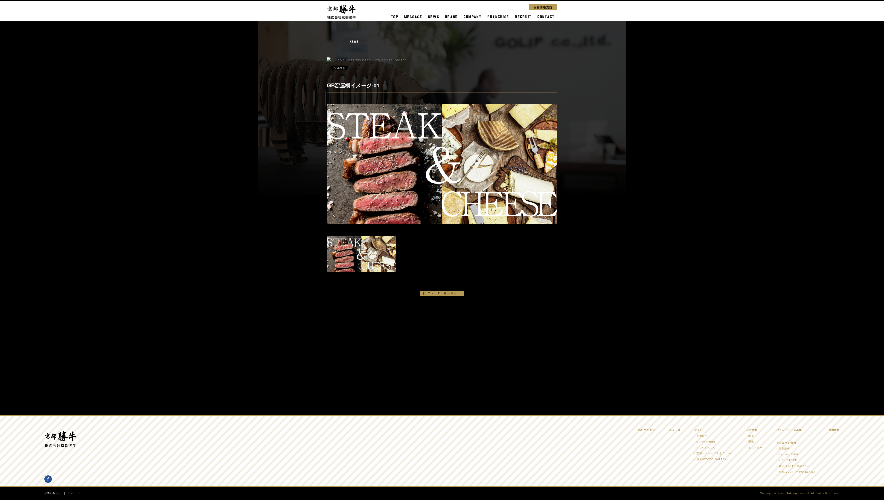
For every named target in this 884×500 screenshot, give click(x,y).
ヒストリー (755, 447)
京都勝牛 (702, 435)
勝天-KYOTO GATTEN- (712, 459)
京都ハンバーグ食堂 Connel (714, 453)
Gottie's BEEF (706, 441)
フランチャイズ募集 (789, 429)
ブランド (700, 429)
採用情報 (834, 429)
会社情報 (752, 429)
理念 (751, 441)
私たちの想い (646, 429)
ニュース (674, 429)
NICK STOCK (705, 447)
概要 (751, 435)
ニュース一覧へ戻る (442, 293)
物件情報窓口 (543, 7)
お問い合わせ (52, 493)
